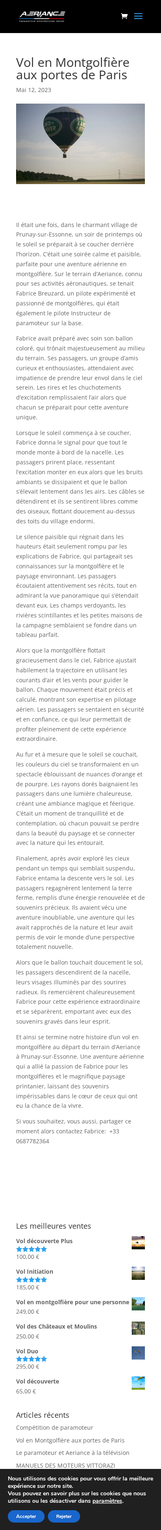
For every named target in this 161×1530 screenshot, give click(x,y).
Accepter (26, 1516)
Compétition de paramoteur (54, 1427)
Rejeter (64, 1516)
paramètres (107, 1501)
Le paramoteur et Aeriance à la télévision (73, 1453)
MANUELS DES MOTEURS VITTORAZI (65, 1465)
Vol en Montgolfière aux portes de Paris (70, 1440)
